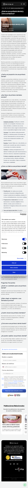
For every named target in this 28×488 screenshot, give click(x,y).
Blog (8, 8)
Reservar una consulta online (14, 391)
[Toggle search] (21, 4)
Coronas (6, 132)
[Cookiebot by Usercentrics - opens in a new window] (20, 214)
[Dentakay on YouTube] (17, 464)
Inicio (3, 8)
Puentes (6, 143)
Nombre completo (7, 357)
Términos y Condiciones (18, 381)
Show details (20, 258)
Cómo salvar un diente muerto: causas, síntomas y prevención (11, 425)
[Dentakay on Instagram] (14, 464)
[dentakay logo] (8, 4)
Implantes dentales (9, 122)
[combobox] (4, 367)
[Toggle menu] (24, 4)
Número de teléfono (8, 363)
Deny (14, 272)
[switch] (24, 243)
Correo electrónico (7, 370)
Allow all (14, 263)
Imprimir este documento (10, 349)
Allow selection (14, 267)
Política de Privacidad (12, 382)
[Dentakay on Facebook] (10, 464)
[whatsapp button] (25, 485)
